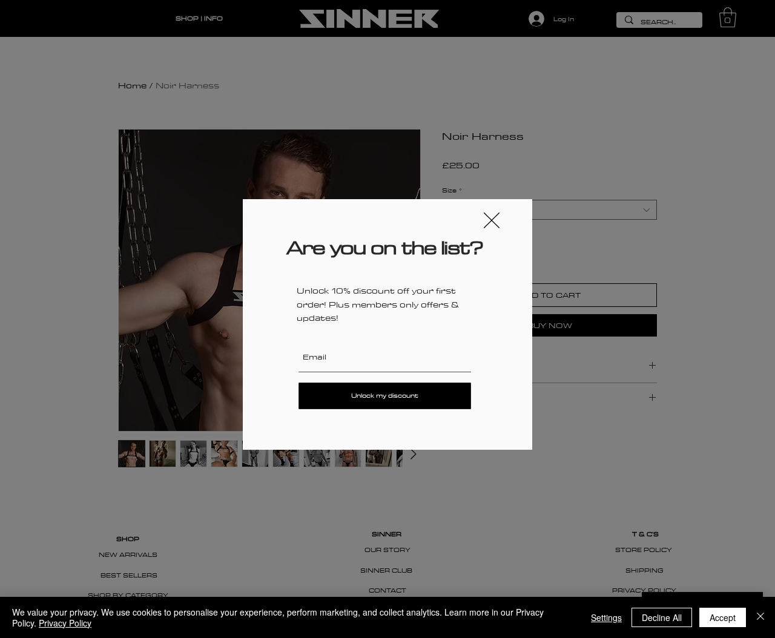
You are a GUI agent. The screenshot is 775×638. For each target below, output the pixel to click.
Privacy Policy (65, 623)
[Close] (760, 617)
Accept (723, 617)
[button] (491, 220)
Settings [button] (606, 617)
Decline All (662, 617)
